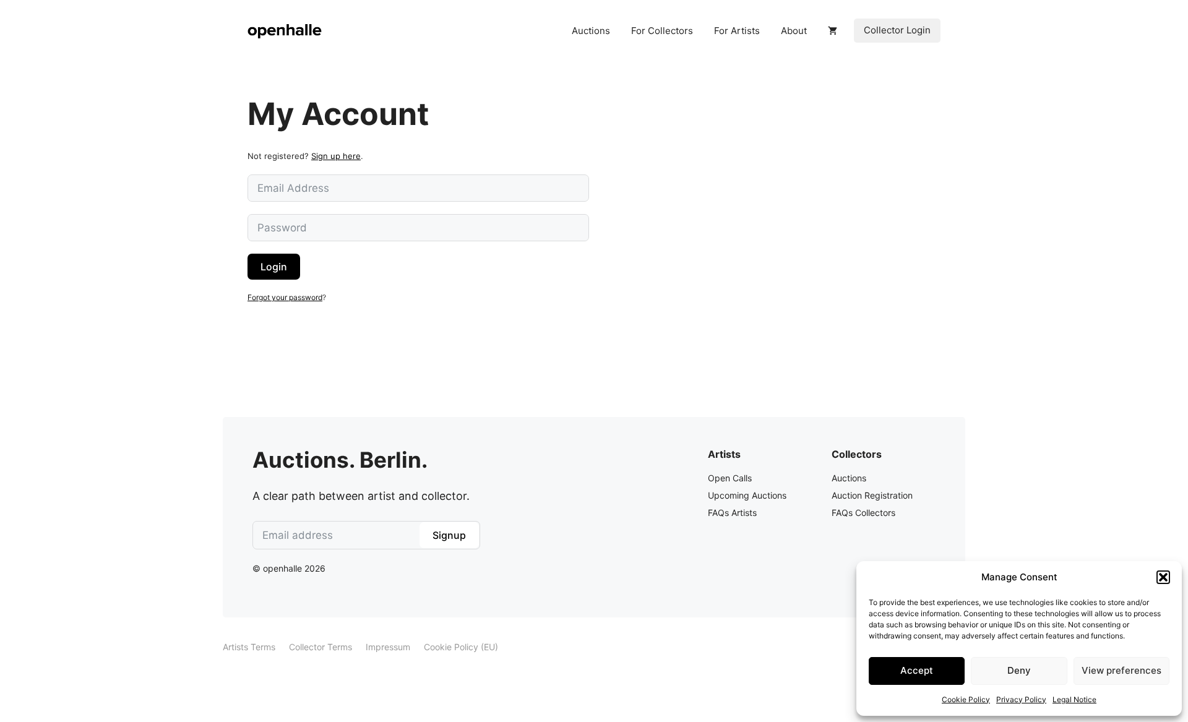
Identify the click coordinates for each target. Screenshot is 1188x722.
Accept (916, 670)
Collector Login (897, 30)
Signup (449, 535)
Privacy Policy (1021, 699)
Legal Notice (1074, 699)
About (794, 31)
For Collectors (662, 31)
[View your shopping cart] (832, 30)
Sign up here (336, 156)
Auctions (591, 31)
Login (273, 266)
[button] (1163, 577)
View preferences (1121, 670)
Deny (1019, 670)
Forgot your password (285, 297)
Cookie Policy (966, 699)
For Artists (737, 31)
